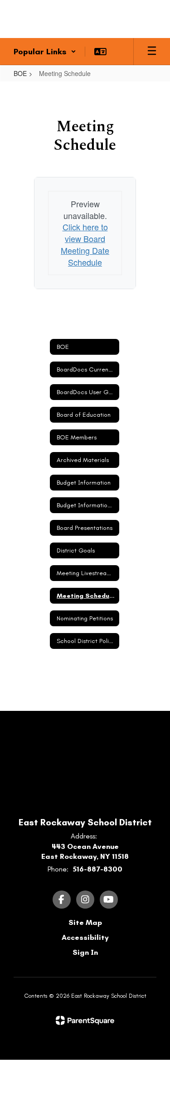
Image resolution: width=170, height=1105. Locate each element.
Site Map (85, 922)
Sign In (85, 952)
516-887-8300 (97, 869)
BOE (20, 73)
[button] (45, 51)
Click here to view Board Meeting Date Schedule (85, 244)
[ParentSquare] (85, 1020)
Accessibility (85, 937)
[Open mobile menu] (152, 51)
